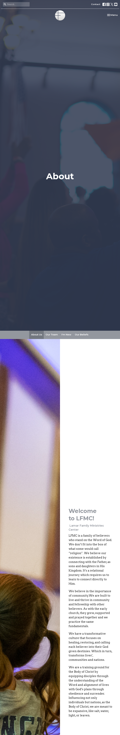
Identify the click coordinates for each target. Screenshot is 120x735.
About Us (36, 334)
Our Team (52, 334)
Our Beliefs (81, 334)
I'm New (66, 334)
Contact (95, 4)
